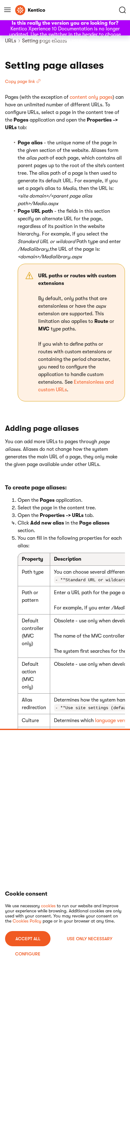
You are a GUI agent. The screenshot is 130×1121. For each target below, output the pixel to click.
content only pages (91, 97)
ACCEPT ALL (27, 938)
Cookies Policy (27, 920)
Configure (27, 953)
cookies (48, 905)
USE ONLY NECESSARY (89, 938)
